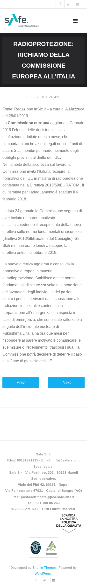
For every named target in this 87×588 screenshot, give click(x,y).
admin (54, 97)
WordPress (43, 573)
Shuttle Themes (44, 567)
